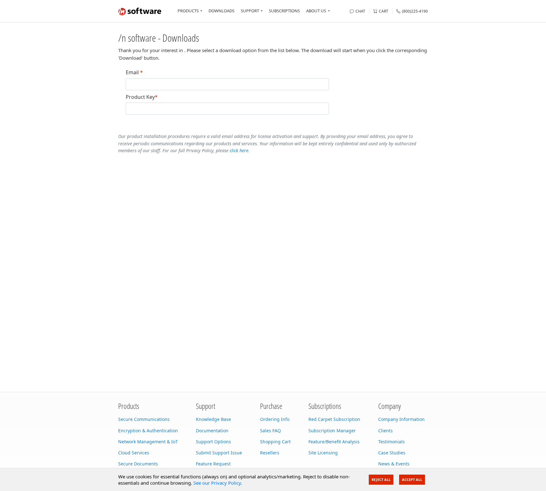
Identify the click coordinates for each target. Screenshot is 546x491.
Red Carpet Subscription (334, 419)
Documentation (212, 431)
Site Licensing (323, 453)
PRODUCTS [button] (188, 11)
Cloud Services (133, 453)
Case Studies (391, 453)
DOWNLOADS (221, 11)
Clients (385, 431)
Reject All (381, 479)
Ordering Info (274, 419)
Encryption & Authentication (148, 431)
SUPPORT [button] (250, 11)
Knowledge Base (213, 419)
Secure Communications (144, 419)
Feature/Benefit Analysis (334, 442)
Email (134, 72)
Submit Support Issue (219, 453)
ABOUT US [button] (316, 11)
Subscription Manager (332, 431)
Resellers (269, 453)
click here (239, 150)
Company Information (401, 419)
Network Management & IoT (148, 442)
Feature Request (213, 464)
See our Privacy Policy (217, 483)
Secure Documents (138, 464)
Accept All (412, 479)
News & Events (394, 464)
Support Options (213, 442)
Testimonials (391, 442)
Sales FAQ (270, 431)
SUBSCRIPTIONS (284, 11)
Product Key (142, 97)
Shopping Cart (275, 442)
